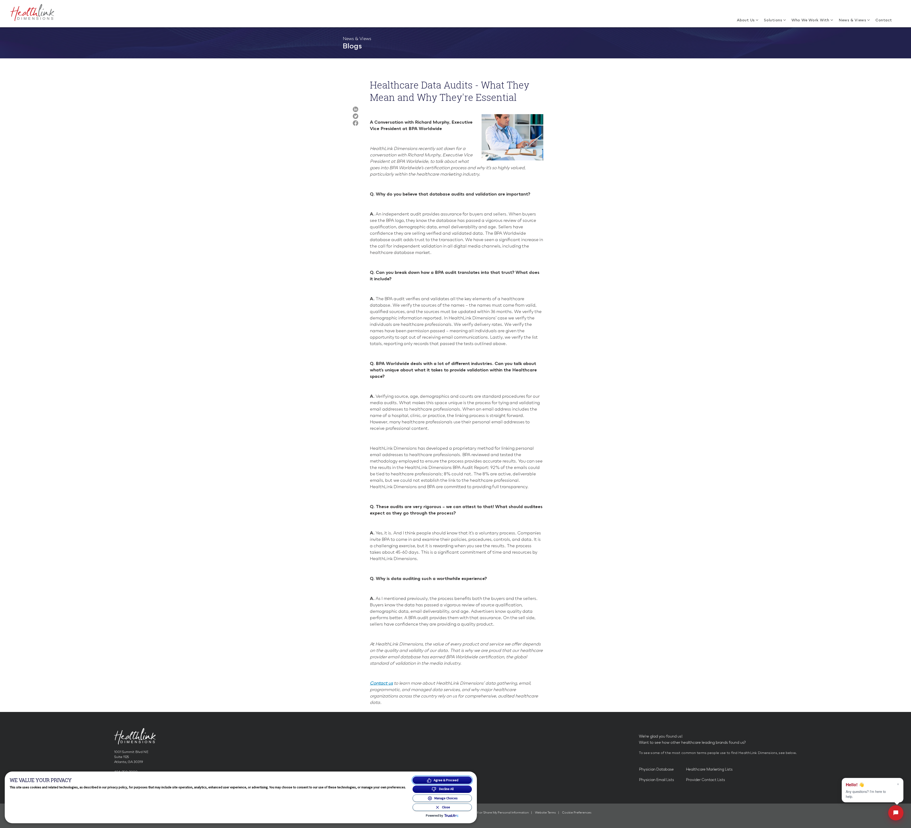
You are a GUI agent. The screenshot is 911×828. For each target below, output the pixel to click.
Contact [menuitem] (883, 20)
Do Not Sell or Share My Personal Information (496, 812)
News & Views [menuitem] (852, 20)
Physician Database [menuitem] (656, 769)
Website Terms (546, 812)
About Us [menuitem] (746, 20)
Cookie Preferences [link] (576, 812)
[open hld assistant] (895, 812)
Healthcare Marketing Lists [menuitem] (709, 769)
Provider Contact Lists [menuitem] (705, 779)
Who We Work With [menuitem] (810, 20)
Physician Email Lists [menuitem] (656, 779)
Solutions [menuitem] (773, 20)
